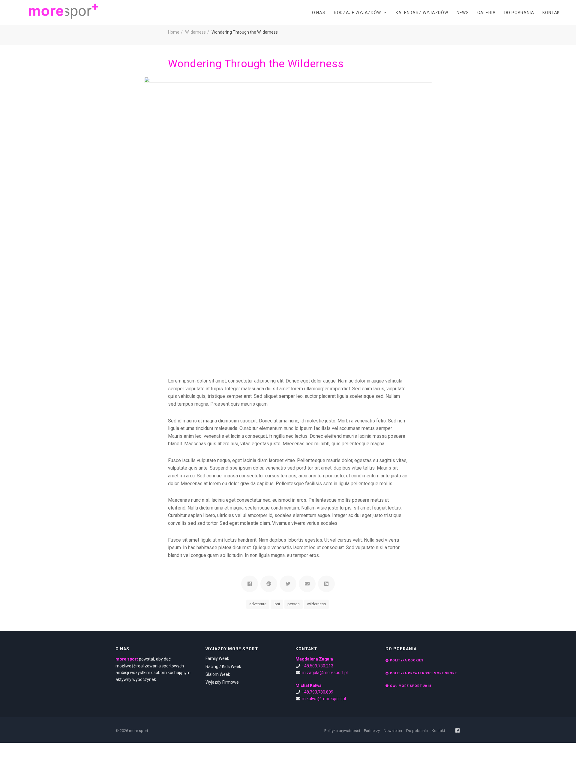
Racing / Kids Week (223, 666)
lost (277, 604)
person (293, 604)
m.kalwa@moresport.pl (324, 698)
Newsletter (393, 730)
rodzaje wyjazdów (357, 12)
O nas (319, 12)
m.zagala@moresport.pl (325, 672)
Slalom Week (218, 674)
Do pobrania (519, 12)
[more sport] (63, 11)
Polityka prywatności (342, 730)
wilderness (316, 604)
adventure (257, 604)
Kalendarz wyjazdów (422, 12)
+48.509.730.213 (317, 666)
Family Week (217, 658)
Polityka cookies (407, 660)
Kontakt (552, 12)
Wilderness (195, 32)
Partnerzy (372, 730)
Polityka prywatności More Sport (423, 673)
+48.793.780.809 (317, 692)
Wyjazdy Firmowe (222, 682)
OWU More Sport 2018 (410, 686)
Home (173, 32)
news (463, 12)
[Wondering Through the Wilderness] (288, 221)
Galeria (486, 12)
